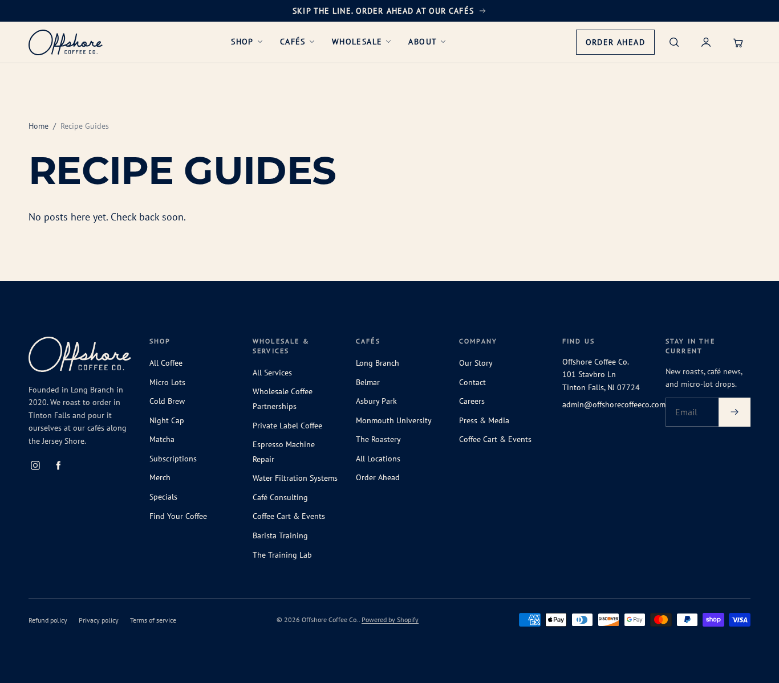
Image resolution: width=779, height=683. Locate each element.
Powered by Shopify (390, 619)
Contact (472, 382)
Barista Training (280, 535)
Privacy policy (99, 620)
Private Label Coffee (287, 425)
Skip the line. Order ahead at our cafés (383, 11)
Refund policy (48, 620)
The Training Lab (282, 555)
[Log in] (706, 42)
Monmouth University (394, 420)
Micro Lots (167, 382)
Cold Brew (167, 401)
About (422, 41)
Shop (242, 41)
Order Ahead (620, 46)
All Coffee (165, 363)
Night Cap (166, 420)
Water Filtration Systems (295, 478)
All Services (272, 372)
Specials (163, 497)
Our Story (476, 363)
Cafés (293, 41)
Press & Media (484, 420)
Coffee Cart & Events (289, 516)
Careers (472, 401)
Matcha (162, 439)
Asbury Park (376, 401)
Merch (160, 477)
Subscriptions (173, 458)
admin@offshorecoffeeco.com (614, 404)
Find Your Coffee (178, 516)
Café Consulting (280, 497)
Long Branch (377, 363)
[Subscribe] (734, 412)
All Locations (378, 458)
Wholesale (357, 41)
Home (38, 126)
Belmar (368, 382)
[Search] (674, 42)
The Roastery (378, 439)
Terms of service (153, 620)
